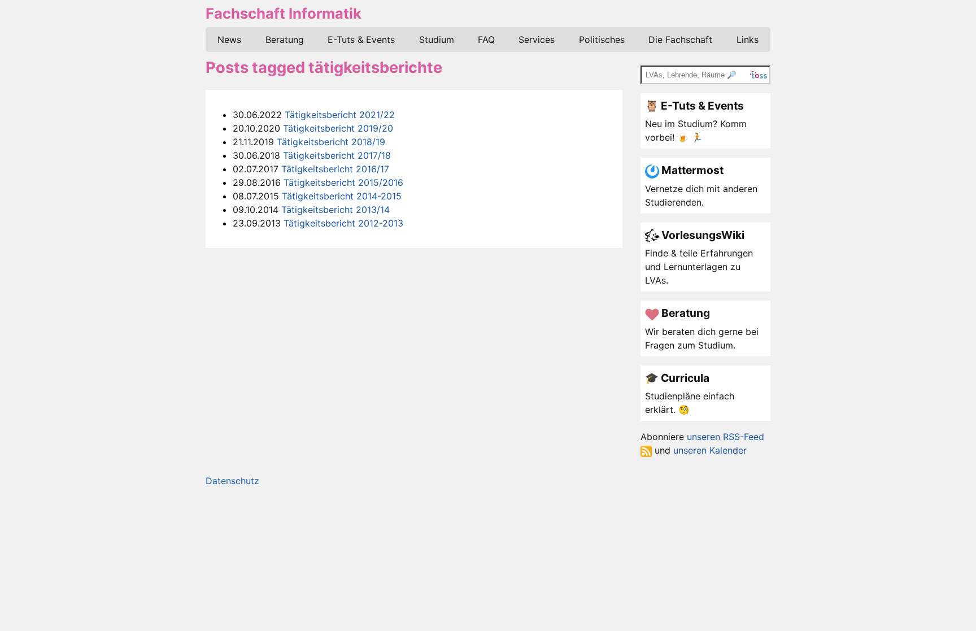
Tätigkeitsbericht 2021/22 (340, 114)
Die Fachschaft (680, 39)
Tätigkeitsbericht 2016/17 (335, 169)
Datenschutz (232, 480)
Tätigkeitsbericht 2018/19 (331, 141)
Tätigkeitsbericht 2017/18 (337, 155)
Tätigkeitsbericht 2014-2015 (342, 196)
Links (748, 39)
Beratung (284, 39)
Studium (436, 39)
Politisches (602, 39)
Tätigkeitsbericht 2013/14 (335, 209)
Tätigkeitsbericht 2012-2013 (343, 223)
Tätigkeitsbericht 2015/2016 (343, 182)
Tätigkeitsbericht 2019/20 (338, 128)
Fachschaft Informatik (283, 13)
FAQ (486, 39)
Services (536, 39)
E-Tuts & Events (361, 39)
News (229, 39)
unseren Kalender (710, 450)
